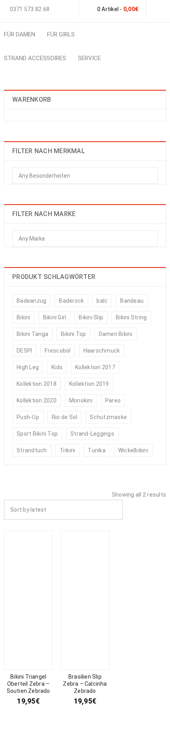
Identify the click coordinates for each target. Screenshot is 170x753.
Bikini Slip (91, 317)
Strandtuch (32, 450)
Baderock (71, 301)
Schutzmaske (108, 417)
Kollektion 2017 (95, 367)
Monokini (81, 400)
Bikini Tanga (32, 334)
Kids (56, 367)
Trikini (68, 450)
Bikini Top (73, 334)
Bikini (23, 317)
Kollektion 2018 (37, 384)
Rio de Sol (64, 417)
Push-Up (28, 417)
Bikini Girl (54, 317)
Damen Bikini (115, 334)
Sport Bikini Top (37, 434)
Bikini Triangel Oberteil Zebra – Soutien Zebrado (28, 683)
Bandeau (132, 301)
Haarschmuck (101, 350)
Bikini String (131, 317)
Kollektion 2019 (89, 384)
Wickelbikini (133, 450)
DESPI (24, 350)
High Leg (28, 367)
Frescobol (57, 350)
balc (102, 301)
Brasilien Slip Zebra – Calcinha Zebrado (85, 683)
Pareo (113, 400)
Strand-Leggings (92, 434)
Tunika (97, 450)
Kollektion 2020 (37, 400)
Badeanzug (31, 301)
